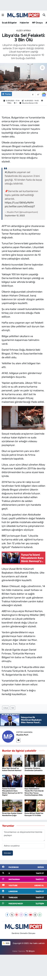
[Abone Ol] (44, 94)
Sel (12, 708)
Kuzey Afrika (23, 30)
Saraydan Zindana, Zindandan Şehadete (33, 769)
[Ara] (44, 15)
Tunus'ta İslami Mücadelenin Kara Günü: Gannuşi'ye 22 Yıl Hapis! (12, 792)
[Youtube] (30, 915)
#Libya (9, 172)
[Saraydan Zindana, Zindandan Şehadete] (35, 760)
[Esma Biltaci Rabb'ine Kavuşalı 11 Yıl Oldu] (35, 805)
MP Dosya (37, 23)
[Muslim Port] (8, 736)
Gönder (7, 853)
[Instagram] (21, 915)
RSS (7, 943)
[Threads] (35, 915)
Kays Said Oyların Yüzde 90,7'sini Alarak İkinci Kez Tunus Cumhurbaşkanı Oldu (34, 792)
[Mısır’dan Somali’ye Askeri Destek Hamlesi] (12, 760)
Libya (5, 708)
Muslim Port (22, 735)
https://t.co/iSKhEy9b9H (19, 202)
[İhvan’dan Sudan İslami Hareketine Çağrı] (12, 805)
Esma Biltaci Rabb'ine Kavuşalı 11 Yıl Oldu (34, 814)
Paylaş (8, 94)
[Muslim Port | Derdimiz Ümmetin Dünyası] (23, 15)
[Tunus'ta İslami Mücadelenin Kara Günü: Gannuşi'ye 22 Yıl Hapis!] (12, 781)
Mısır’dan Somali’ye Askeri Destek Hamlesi (11, 769)
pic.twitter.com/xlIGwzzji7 (20, 206)
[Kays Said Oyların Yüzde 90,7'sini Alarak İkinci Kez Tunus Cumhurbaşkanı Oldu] (35, 781)
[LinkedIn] (26, 915)
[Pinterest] (17, 915)
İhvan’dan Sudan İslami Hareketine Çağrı (12, 814)
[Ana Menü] (3, 15)
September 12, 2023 (15, 215)
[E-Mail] (18, 740)
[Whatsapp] (40, 915)
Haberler (24, 23)
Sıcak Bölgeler (9, 23)
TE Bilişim (30, 951)
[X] (12, 915)
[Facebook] (7, 915)
